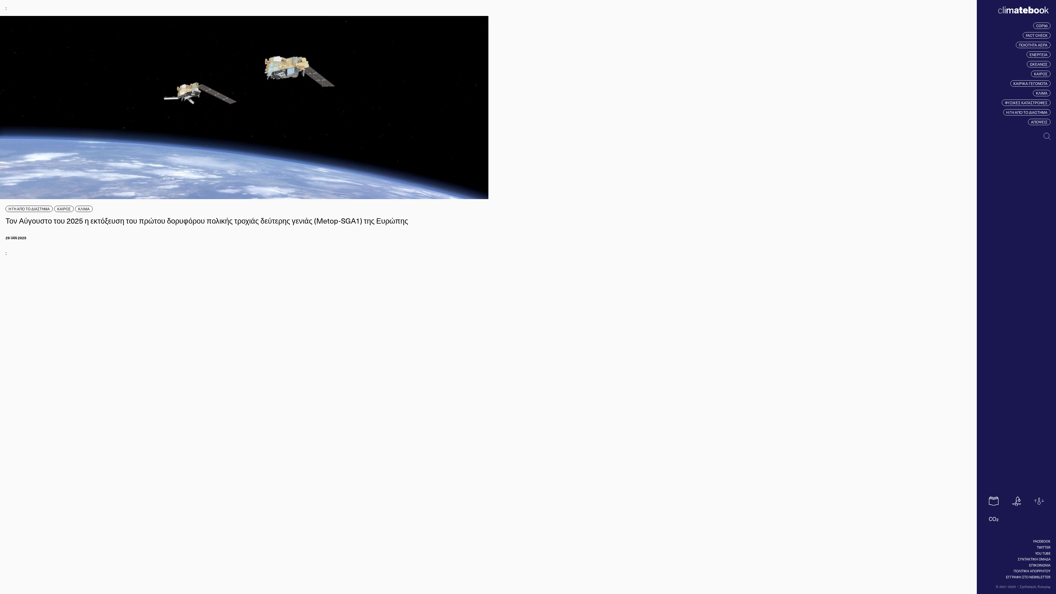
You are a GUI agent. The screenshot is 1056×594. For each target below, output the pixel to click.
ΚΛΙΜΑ (1041, 93)
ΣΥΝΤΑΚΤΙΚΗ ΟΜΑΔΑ (1034, 559)
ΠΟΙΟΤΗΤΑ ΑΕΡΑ (1033, 45)
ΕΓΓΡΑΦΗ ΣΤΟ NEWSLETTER (1028, 576)
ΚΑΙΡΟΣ (1040, 73)
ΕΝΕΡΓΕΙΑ (1038, 54)
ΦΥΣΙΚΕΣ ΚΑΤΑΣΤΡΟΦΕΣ (1026, 102)
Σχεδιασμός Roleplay (1035, 586)
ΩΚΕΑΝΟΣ (1038, 64)
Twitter (1043, 547)
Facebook (1041, 541)
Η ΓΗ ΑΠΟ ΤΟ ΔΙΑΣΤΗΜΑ (1026, 112)
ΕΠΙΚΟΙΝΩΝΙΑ (1039, 565)
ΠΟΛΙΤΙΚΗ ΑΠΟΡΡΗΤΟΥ (1032, 570)
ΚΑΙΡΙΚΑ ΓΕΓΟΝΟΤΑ (1030, 83)
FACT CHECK (1036, 35)
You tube (1042, 553)
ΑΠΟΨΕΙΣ (1039, 122)
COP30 (1041, 25)
